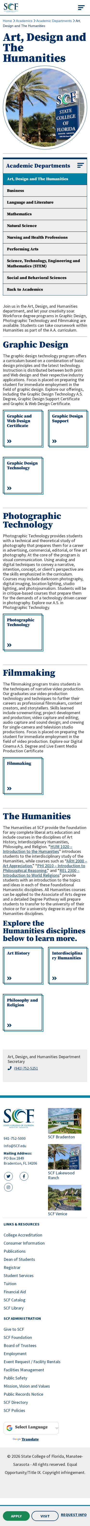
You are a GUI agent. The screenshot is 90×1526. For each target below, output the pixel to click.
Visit (45, 1516)
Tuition (10, 1283)
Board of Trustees (20, 1345)
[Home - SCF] (23, 1118)
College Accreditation (23, 1235)
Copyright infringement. (63, 1472)
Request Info (74, 1514)
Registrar (12, 1267)
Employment (15, 1353)
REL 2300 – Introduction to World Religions (41, 873)
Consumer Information (24, 1243)
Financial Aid (15, 1291)
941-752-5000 (15, 1138)
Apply (16, 1516)
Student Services (19, 1275)
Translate (30, 1439)
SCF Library (14, 1308)
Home (7, 21)
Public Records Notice (23, 1394)
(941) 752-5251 (26, 1068)
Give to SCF (14, 1329)
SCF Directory (16, 1402)
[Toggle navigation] (81, 7)
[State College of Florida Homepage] (11, 7)
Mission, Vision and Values (27, 1386)
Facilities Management (24, 1370)
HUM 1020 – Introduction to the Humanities (37, 849)
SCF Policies (14, 1410)
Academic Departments (54, 21)
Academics (24, 21)
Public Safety (15, 1378)
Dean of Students (19, 1259)
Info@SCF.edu (15, 1145)
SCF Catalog (14, 1300)
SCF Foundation (18, 1337)
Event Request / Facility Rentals (32, 1361)
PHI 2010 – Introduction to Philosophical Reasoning (44, 868)
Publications (15, 1251)
